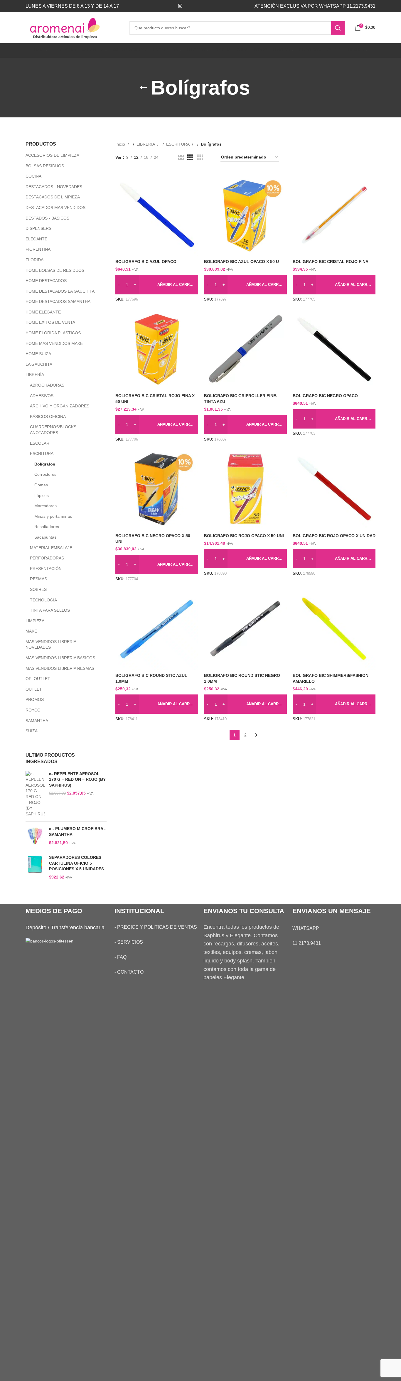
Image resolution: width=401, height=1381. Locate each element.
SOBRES (38, 589)
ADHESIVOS (41, 395)
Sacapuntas (45, 537)
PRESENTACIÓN (46, 568)
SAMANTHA (37, 720)
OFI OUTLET (38, 678)
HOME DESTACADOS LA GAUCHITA (60, 291)
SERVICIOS (130, 942)
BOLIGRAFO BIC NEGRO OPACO (325, 395)
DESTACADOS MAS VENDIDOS (55, 207)
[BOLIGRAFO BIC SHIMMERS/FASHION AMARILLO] (334, 628)
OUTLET (34, 689)
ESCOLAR (39, 443)
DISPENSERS (38, 228)
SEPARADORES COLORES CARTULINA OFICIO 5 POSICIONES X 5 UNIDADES (76, 863)
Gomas (41, 485)
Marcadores (45, 505)
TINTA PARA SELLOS (50, 610)
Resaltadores (46, 526)
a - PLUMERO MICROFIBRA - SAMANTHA (77, 831)
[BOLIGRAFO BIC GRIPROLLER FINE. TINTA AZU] (245, 349)
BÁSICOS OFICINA (48, 416)
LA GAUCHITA (39, 364)
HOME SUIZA (38, 353)
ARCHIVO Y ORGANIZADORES (59, 406)
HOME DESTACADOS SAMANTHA (58, 301)
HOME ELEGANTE (43, 312)
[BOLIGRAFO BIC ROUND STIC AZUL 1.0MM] (156, 628)
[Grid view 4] (200, 157)
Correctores (45, 474)
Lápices (41, 495)
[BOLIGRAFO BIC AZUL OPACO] (156, 214)
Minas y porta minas (53, 516)
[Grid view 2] (181, 157)
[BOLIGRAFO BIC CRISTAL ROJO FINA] (334, 214)
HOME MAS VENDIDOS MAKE (54, 343)
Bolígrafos (44, 464)
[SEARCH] (338, 28)
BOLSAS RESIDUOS (45, 165)
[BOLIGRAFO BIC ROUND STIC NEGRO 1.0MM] (245, 628)
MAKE (31, 631)
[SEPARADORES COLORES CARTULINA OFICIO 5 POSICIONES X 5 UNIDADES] (35, 867)
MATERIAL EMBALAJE (51, 547)
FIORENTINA (38, 249)
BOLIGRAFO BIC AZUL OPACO (145, 261)
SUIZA (32, 731)
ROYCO (33, 710)
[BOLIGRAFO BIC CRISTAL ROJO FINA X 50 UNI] (156, 349)
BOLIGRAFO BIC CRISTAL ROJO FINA (330, 261)
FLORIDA (34, 259)
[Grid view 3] (190, 157)
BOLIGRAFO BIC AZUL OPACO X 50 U (241, 261)
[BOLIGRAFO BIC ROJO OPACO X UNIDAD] (334, 488)
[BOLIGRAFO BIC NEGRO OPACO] (334, 349)
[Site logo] (73, 27)
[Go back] (143, 88)
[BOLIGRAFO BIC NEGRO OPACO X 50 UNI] (156, 488)
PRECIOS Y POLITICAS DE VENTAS (157, 927)
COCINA (33, 176)
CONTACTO (130, 971)
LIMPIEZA (35, 620)
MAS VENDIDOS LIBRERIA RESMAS (60, 668)
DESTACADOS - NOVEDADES (54, 186)
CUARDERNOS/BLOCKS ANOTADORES (53, 429)
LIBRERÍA (35, 374)
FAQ (122, 957)
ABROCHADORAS (47, 385)
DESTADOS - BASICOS (47, 218)
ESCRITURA (41, 453)
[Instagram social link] (180, 6)
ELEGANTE (36, 239)
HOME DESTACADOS (46, 280)
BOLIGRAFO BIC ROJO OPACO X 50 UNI (244, 535)
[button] (156, 284)
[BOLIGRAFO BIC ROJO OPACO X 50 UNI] (245, 488)
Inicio (120, 144)
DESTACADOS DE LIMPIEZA (53, 197)
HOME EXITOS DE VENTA (50, 322)
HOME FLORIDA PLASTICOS (53, 333)
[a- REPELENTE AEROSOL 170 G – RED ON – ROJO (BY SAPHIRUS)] (35, 794)
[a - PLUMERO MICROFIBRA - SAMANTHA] (35, 836)
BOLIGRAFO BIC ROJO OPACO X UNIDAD (334, 535)
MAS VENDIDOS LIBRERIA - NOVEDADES (52, 644)
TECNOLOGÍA (43, 600)
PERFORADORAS (47, 558)
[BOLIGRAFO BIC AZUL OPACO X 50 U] (245, 214)
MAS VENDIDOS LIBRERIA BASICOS (60, 657)
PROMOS (35, 699)
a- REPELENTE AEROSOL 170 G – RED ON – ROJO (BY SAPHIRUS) (77, 779)
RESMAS (38, 578)
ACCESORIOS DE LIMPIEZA (52, 155)
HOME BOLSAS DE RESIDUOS (55, 270)
